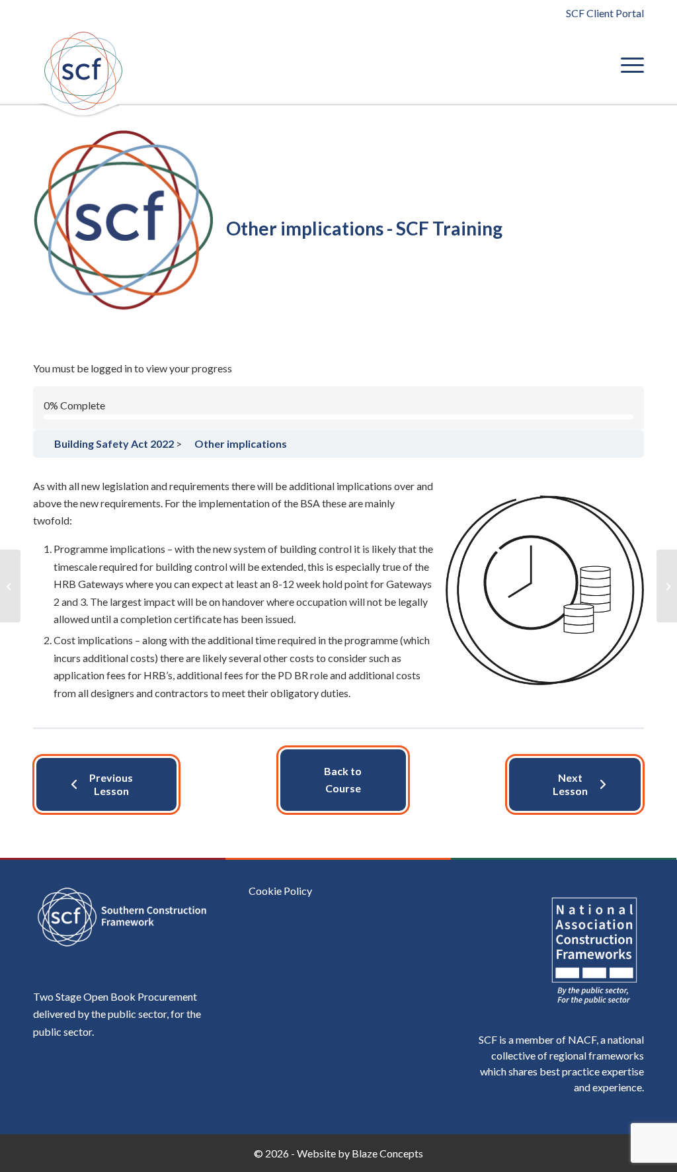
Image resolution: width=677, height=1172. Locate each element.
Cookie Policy (280, 890)
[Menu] (628, 65)
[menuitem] (628, 65)
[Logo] (82, 71)
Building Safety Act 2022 (170, 336)
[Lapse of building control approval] (10, 586)
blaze (347, 336)
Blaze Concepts (387, 1153)
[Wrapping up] (667, 586)
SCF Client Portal (605, 13)
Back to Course (343, 779)
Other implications (240, 443)
